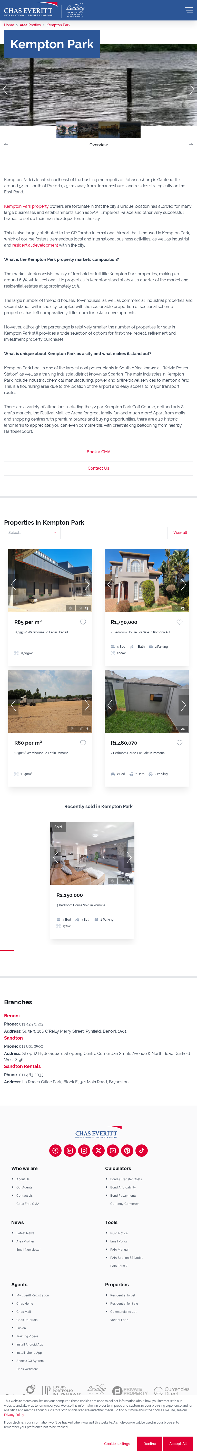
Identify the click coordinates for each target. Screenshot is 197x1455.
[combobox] (31, 532)
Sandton (13, 1038)
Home (9, 25)
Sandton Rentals (22, 1066)
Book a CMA (99, 451)
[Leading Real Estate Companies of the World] (75, 10)
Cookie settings (117, 1444)
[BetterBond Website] (21, 1391)
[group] (50, 580)
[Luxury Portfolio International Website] (61, 1391)
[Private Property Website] (130, 1391)
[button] (5, 89)
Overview (99, 144)
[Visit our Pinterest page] (127, 1150)
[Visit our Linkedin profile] (70, 1150)
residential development (35, 245)
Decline (149, 1444)
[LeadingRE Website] (96, 1391)
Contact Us (98, 468)
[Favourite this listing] (83, 622)
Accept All (178, 1444)
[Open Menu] (189, 10)
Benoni (12, 1015)
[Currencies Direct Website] (172, 1391)
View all (180, 533)
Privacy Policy (14, 1415)
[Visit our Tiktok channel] (141, 1150)
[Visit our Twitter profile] (98, 1150)
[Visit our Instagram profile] (84, 1150)
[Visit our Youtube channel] (113, 1150)
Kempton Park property (26, 206)
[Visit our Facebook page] (55, 1150)
